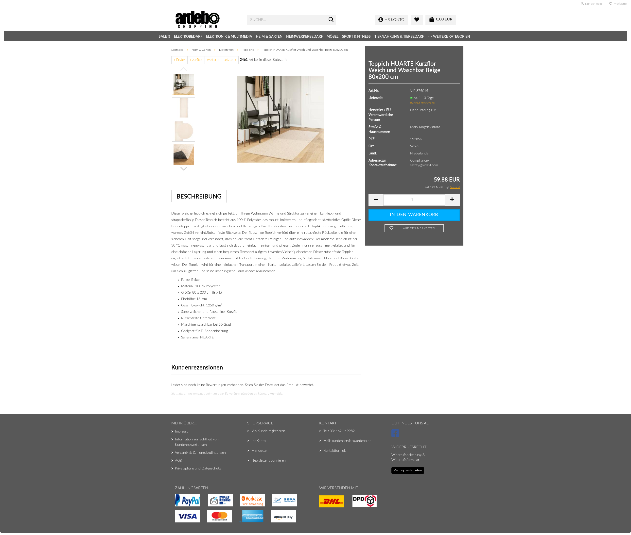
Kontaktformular (335, 450)
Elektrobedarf (188, 36)
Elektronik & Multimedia (229, 36)
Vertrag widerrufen (408, 470)
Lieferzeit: (376, 98)
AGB (178, 460)
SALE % (164, 36)
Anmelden (277, 393)
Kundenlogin (593, 3)
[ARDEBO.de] (207, 19)
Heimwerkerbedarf (304, 36)
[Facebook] (396, 435)
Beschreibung (198, 197)
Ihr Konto (258, 441)
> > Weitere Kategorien (449, 36)
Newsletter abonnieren (268, 460)
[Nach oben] (13, 521)
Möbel (332, 36)
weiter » (213, 60)
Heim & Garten (269, 36)
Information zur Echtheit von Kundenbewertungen (197, 442)
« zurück (196, 60)
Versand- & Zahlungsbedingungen (200, 452)
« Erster (179, 60)
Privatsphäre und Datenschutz (198, 468)
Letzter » (230, 60)
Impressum (183, 431)
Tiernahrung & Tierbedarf (399, 36)
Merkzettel (619, 3)
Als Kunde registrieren (268, 431)
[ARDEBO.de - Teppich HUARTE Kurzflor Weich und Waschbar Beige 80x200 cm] (280, 119)
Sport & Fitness (356, 36)
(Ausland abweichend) (422, 103)
